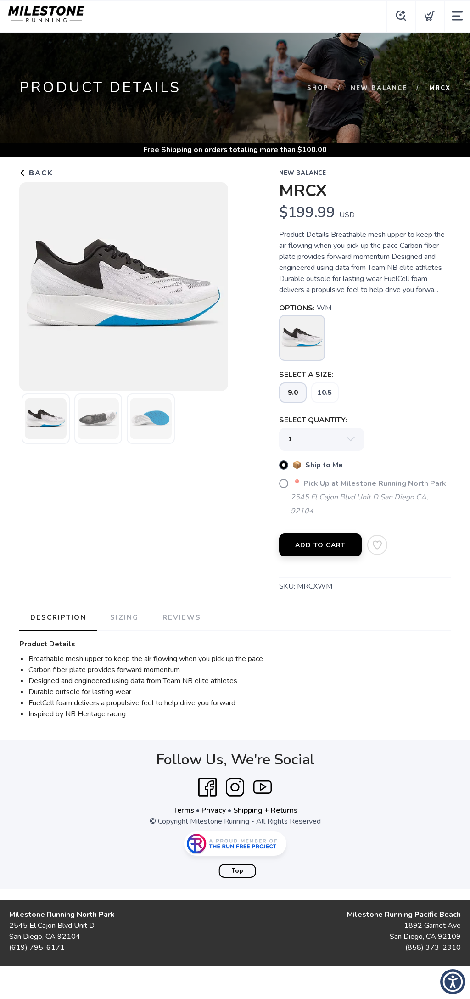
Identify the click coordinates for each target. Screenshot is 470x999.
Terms (183, 810)
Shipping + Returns (265, 810)
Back (39, 173)
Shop (318, 88)
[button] (452, 981)
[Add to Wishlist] (377, 545)
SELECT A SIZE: (306, 375)
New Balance (379, 88)
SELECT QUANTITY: (313, 420)
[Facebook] (207, 787)
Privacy (213, 810)
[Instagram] (235, 787)
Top (237, 871)
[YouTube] (262, 787)
